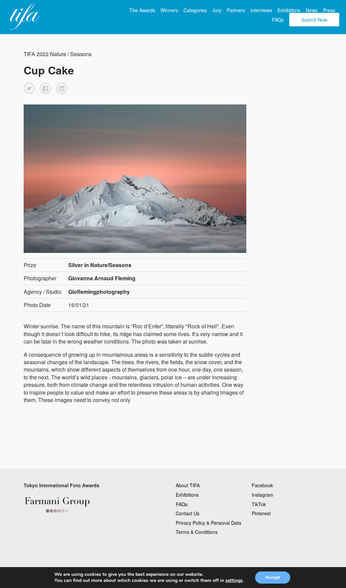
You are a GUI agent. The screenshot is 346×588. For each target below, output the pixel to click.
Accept (272, 577)
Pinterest (261, 513)
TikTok (259, 504)
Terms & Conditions (197, 531)
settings (234, 581)
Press (329, 10)
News (312, 10)
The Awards (142, 10)
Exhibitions (288, 10)
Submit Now (314, 19)
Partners (236, 10)
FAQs (278, 19)
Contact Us (187, 513)
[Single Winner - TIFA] (24, 17)
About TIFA (188, 485)
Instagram (262, 494)
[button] (29, 88)
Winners (169, 10)
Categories (195, 10)
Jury (216, 10)
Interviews (261, 10)
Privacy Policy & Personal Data (208, 522)
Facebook (262, 485)
